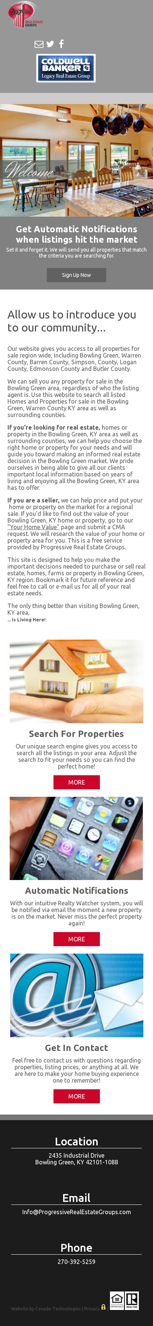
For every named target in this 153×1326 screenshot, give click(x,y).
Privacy (92, 1308)
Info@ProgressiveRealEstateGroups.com (76, 1212)
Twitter (50, 44)
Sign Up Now (76, 275)
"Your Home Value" (33, 527)
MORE (76, 782)
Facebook (61, 44)
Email (39, 44)
